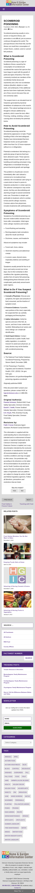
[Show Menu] (4, 9)
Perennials (19, 800)
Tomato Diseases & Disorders (13, 669)
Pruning (15, 808)
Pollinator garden (21, 804)
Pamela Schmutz (10, 402)
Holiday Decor (18, 784)
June (6, 796)
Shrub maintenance (12, 816)
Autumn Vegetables (12, 764)
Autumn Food (10, 760)
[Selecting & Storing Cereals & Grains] (17, 575)
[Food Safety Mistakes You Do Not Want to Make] (17, 524)
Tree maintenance (12, 828)
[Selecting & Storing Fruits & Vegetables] (17, 599)
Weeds (7, 832)
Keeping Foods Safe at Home (14, 562)
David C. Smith (9, 407)
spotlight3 (20, 820)
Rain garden (9, 812)
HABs (6, 780)
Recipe (19, 812)
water (23, 828)
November (9, 800)
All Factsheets (8, 632)
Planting (8, 804)
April (16, 756)
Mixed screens (16, 796)
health (7, 784)
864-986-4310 (6, 885)
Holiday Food (10, 788)
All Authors (7, 637)
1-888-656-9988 (15, 885)
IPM (15, 792)
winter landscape (12, 839)
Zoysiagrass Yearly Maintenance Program (17, 687)
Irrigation (23, 792)
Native (27, 796)
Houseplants (23, 788)
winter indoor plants (13, 836)
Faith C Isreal (8, 425)
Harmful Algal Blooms (20, 780)
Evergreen (18, 772)
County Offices (9, 646)
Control (15, 768)
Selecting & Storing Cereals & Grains (17, 586)
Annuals (8, 756)
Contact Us (17, 887)
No (22, 491)
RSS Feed (7, 642)
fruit (24, 776)
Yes (14, 491)
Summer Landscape (12, 824)
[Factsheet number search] (13, 658)
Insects (8, 792)
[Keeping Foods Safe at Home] (17, 551)
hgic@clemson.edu (11, 393)
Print (11, 29)
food (17, 776)
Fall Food (8, 776)
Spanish (25, 816)
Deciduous (26, 768)
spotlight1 (9, 820)
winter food (17, 832)
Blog (24, 764)
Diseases (8, 772)
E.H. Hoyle (7, 413)
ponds (7, 808)
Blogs (7, 768)
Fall (27, 772)
